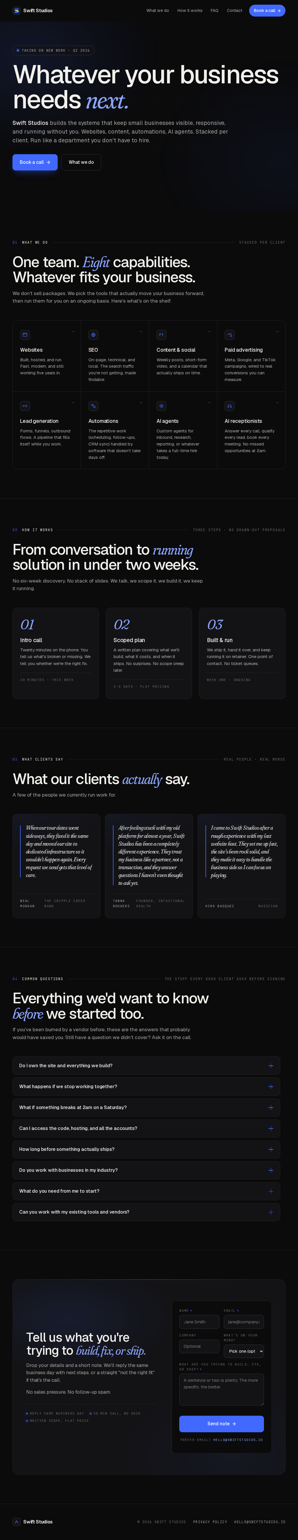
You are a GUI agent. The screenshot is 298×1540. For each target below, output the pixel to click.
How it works (190, 10)
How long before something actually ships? (66, 1149)
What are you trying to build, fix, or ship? (220, 1366)
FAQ (215, 10)
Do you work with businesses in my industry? (68, 1170)
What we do (157, 10)
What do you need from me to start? (59, 1191)
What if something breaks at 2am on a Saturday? (73, 1107)
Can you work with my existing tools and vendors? (74, 1212)
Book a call (264, 10)
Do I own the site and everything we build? (65, 1066)
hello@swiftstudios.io (238, 1440)
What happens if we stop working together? (68, 1086)
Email (231, 1311)
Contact (234, 10)
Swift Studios (38, 1522)
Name (185, 1311)
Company (187, 1335)
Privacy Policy (210, 1522)
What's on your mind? (241, 1337)
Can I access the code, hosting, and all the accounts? (78, 1128)
